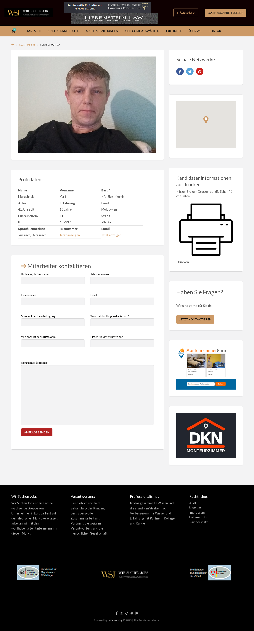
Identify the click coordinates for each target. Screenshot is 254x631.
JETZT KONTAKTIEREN (195, 319)
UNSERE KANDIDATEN (63, 31)
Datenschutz (198, 517)
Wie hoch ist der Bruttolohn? (38, 336)
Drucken (182, 262)
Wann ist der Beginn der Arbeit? (109, 316)
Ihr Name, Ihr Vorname (35, 274)
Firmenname (28, 295)
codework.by (115, 620)
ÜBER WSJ (195, 31)
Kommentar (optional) (34, 362)
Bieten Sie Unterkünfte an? (106, 336)
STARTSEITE (33, 31)
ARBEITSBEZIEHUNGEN (102, 31)
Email (93, 295)
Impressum (197, 512)
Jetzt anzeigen (70, 235)
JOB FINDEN (174, 31)
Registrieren (187, 12)
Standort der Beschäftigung (38, 316)
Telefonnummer (99, 274)
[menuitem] (186, 12)
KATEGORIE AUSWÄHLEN (141, 31)
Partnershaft (198, 522)
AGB (192, 503)
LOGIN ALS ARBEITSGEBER (225, 12)
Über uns (195, 507)
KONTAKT (216, 31)
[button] (206, 120)
